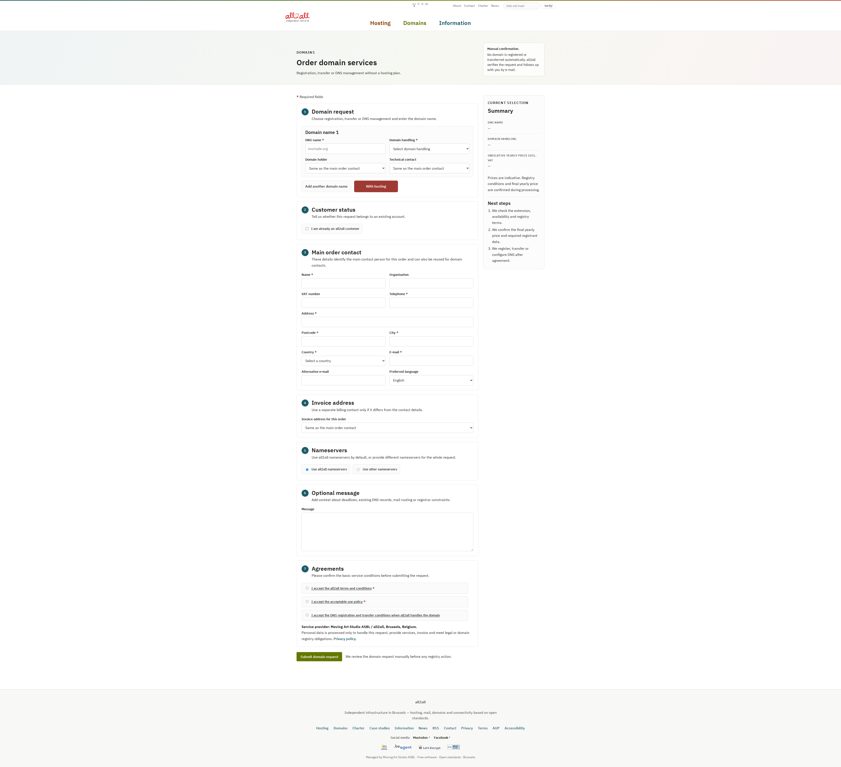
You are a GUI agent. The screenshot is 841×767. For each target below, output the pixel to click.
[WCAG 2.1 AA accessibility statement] (453, 747)
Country (308, 352)
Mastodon (420, 737)
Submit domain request (319, 656)
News (495, 5)
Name (306, 275)
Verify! (548, 6)
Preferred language (403, 371)
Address (308, 313)
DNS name (313, 140)
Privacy (467, 728)
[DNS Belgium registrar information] (402, 747)
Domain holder (316, 159)
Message (308, 509)
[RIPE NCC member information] (384, 747)
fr (419, 3)
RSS (436, 728)
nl (422, 3)
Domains (341, 728)
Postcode (309, 333)
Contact (469, 5)
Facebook (441, 737)
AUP (496, 728)
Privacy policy (345, 639)
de (426, 3)
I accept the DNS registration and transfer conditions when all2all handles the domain (375, 615)
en (414, 3)
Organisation (399, 275)
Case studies (379, 728)
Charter (483, 5)
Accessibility (515, 728)
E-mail (394, 352)
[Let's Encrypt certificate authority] (429, 747)
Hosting (322, 728)
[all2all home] (298, 17)
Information (404, 728)
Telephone (397, 294)
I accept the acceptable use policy (337, 602)
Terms (483, 728)
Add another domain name (326, 186)
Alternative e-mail (315, 371)
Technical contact (402, 159)
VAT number (311, 294)
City (392, 333)
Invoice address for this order (324, 419)
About (457, 5)
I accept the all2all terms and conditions (341, 588)
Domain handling (402, 140)
